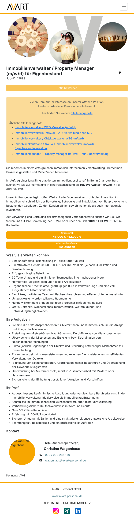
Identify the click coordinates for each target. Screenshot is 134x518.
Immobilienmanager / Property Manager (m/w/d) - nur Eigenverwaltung (62, 154)
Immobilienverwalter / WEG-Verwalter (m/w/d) (45, 127)
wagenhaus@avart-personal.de (65, 460)
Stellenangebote (81, 113)
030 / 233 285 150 (57, 455)
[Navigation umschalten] (124, 7)
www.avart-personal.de (67, 496)
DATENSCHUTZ (80, 503)
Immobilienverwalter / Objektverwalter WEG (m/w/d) (49, 138)
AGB (46, 503)
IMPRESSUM (59, 503)
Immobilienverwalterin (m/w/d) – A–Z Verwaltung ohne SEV (53, 133)
